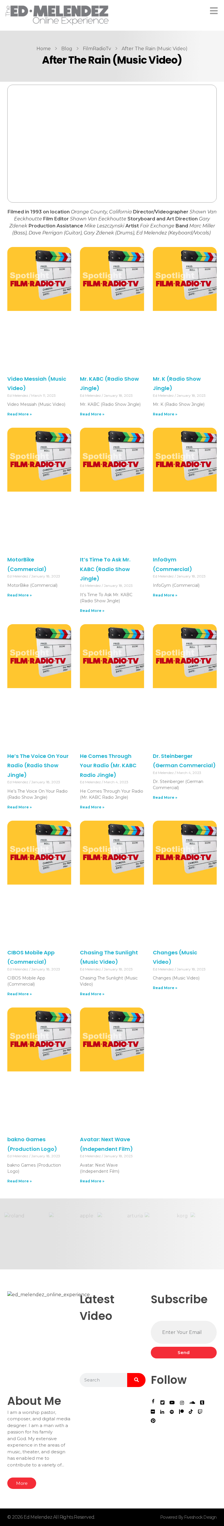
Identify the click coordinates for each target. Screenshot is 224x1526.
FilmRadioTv (97, 48)
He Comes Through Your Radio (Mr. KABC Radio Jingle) (108, 765)
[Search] (136, 1380)
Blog (66, 48)
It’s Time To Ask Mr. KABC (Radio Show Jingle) (105, 569)
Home (43, 48)
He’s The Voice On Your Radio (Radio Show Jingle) (38, 765)
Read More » (19, 414)
